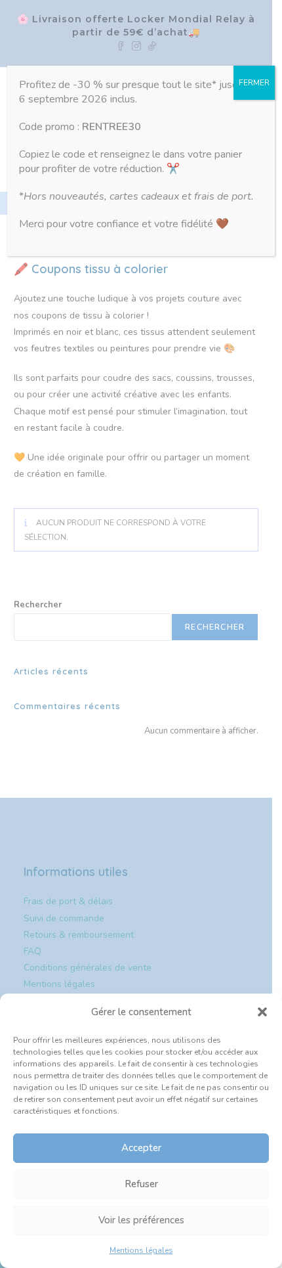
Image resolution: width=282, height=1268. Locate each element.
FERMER (254, 82)
